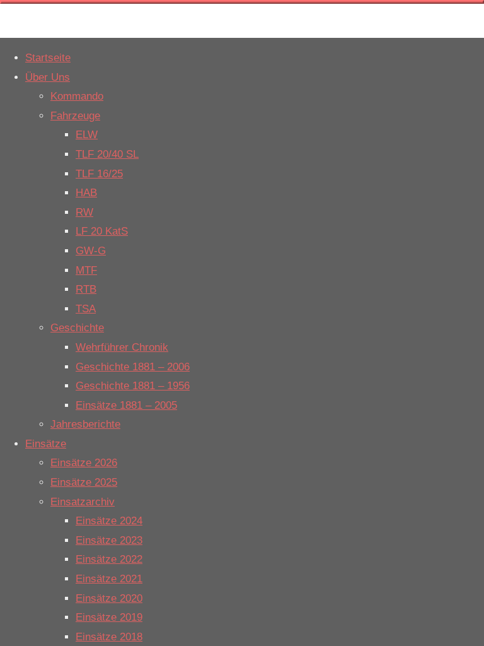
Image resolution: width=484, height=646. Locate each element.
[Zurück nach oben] (242, 2)
